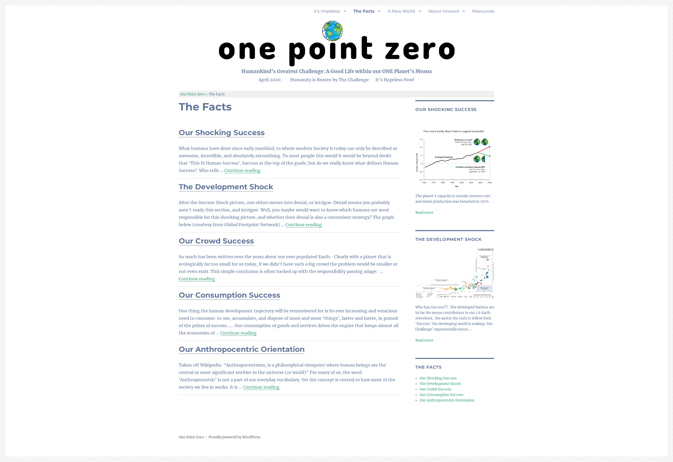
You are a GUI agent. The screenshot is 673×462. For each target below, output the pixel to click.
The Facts (364, 11)
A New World (401, 11)
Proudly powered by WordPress (234, 437)
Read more (424, 212)
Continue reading (242, 170)
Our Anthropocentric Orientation (242, 349)
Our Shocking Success (222, 132)
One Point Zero (191, 437)
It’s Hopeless (327, 11)
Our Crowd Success (216, 240)
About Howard (443, 11)
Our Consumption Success (229, 295)
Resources (483, 11)
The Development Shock (226, 186)
